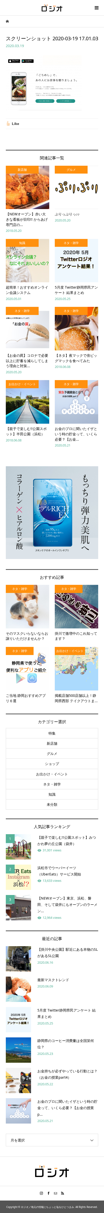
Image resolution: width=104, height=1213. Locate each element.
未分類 (52, 804)
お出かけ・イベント (52, 774)
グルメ (52, 753)
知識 (52, 794)
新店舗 (52, 743)
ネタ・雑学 (52, 784)
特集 (52, 733)
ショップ (52, 763)
